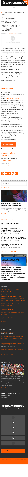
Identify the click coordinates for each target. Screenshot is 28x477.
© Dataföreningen (6, 459)
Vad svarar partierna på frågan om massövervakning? (13, 205)
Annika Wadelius (5, 166)
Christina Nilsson (6, 160)
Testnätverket (5, 155)
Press (24, 461)
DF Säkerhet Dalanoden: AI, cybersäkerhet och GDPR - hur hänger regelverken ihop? (12, 230)
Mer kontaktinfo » (7, 401)
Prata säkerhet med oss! (10, 223)
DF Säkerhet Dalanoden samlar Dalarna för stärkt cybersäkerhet (12, 305)
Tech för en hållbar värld (7, 309)
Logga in (16, 462)
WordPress (18, 459)
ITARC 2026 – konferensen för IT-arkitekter (12, 245)
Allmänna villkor (18, 461)
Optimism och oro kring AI (8, 318)
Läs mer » (4, 213)
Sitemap (11, 462)
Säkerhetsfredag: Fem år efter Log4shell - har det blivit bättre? (13, 238)
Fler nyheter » (5, 321)
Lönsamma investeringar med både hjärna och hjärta (12, 313)
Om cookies (10, 461)
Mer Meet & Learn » (7, 354)
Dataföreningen (14, 3)
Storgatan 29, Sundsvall (12, 98)
